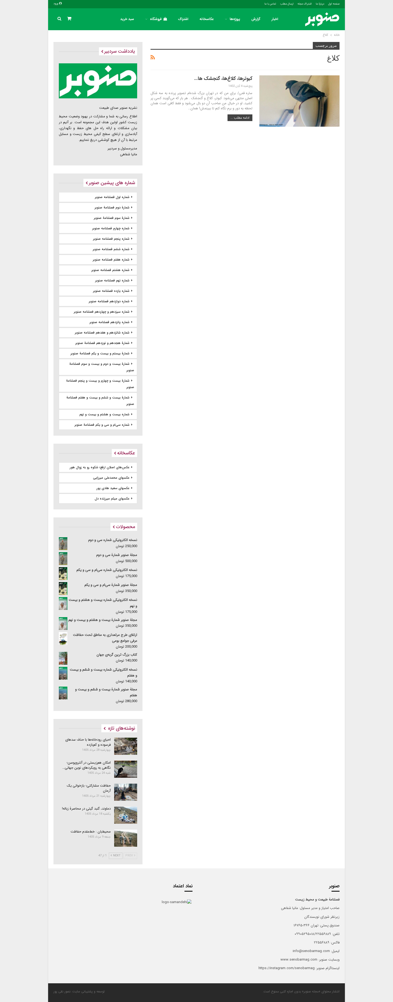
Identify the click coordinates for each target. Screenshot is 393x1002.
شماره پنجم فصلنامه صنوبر (111, 238)
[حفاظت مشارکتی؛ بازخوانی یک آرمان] (125, 792)
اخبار (275, 19)
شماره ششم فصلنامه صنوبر (111, 249)
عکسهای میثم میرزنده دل (112, 498)
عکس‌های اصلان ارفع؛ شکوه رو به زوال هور (99, 467)
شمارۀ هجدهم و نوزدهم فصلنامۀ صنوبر (102, 343)
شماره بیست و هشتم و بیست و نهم (104, 414)
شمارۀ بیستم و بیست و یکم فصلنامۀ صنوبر (100, 353)
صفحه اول (334, 4)
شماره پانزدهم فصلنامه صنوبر (109, 322)
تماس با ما (270, 4)
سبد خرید (127, 19)
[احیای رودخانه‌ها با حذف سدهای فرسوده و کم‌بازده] (125, 746)
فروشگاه (156, 19)
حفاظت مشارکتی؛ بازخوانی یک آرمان (89, 788)
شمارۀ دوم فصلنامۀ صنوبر (112, 207)
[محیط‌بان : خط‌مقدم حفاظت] (125, 838)
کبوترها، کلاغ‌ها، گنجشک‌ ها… (223, 78)
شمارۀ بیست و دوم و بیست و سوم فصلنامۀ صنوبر (101, 367)
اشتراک (183, 19)
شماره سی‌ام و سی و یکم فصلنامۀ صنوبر (102, 424)
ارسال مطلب (287, 4)
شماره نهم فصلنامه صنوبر (112, 280)
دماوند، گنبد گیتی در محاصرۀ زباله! (86, 808)
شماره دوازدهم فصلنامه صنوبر (109, 301)
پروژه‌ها (235, 19)
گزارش (255, 19)
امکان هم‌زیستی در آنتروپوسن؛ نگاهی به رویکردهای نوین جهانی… (86, 765)
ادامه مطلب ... (239, 117)
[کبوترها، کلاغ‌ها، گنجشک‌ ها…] (299, 101)
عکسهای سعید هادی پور (113, 488)
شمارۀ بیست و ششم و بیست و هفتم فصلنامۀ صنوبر (100, 401)
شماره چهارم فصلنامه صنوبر (110, 228)
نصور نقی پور (62, 991)
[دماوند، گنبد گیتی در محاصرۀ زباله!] (125, 815)
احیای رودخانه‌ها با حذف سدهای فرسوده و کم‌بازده (88, 742)
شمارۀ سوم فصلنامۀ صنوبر (111, 217)
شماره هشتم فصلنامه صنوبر (110, 270)
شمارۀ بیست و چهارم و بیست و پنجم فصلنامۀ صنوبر (100, 384)
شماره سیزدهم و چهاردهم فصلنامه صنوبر (101, 311)
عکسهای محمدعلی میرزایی (111, 477)
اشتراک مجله (305, 4)
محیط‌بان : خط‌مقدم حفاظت (91, 831)
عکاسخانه (206, 19)
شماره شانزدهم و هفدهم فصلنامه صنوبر (102, 332)
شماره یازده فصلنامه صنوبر (111, 290)
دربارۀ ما (320, 4)
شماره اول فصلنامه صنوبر (112, 197)
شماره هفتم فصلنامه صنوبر (111, 259)
